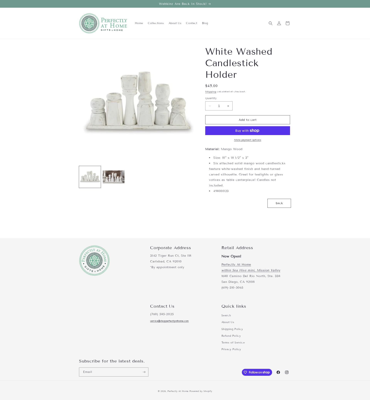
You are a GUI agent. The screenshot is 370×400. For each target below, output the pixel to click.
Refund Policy (231, 335)
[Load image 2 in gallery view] (113, 177)
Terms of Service (233, 342)
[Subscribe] (144, 372)
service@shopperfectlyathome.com (169, 320)
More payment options (247, 139)
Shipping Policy (232, 329)
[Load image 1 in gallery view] (90, 177)
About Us (227, 322)
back (279, 203)
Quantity (211, 98)
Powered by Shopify (200, 391)
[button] (270, 23)
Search (226, 315)
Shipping (210, 91)
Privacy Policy (231, 349)
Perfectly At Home (236, 264)
